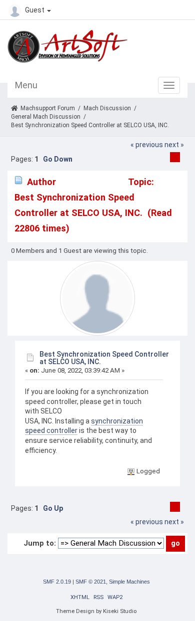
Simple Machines (129, 582)
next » (174, 145)
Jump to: (40, 543)
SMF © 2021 (91, 582)
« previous (146, 145)
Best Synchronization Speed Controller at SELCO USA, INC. (104, 358)
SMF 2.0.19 (57, 582)
